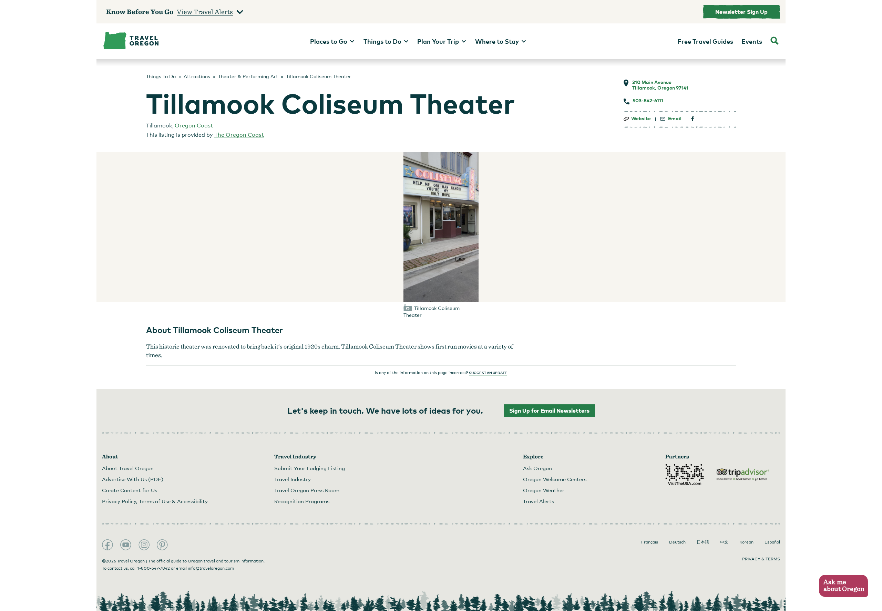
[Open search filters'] (774, 41)
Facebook (107, 544)
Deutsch (677, 542)
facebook (692, 119)
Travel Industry (292, 479)
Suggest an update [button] (488, 373)
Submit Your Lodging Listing (309, 468)
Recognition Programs (301, 501)
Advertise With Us (132, 479)
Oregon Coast (194, 125)
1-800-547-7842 (153, 568)
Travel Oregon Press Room (306, 490)
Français (649, 542)
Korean (746, 542)
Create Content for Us (129, 490)
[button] (843, 586)
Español (772, 542)
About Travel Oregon (128, 468)
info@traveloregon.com (211, 568)
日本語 (703, 542)
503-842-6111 (648, 100)
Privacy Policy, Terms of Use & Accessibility (155, 501)
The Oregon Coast (239, 135)
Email (674, 118)
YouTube (125, 544)
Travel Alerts (538, 501)
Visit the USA (684, 475)
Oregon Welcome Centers (554, 479)
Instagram (144, 544)
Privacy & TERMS (761, 559)
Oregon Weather (543, 490)
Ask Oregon (537, 468)
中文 (724, 542)
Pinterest (162, 544)
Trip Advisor (743, 475)
